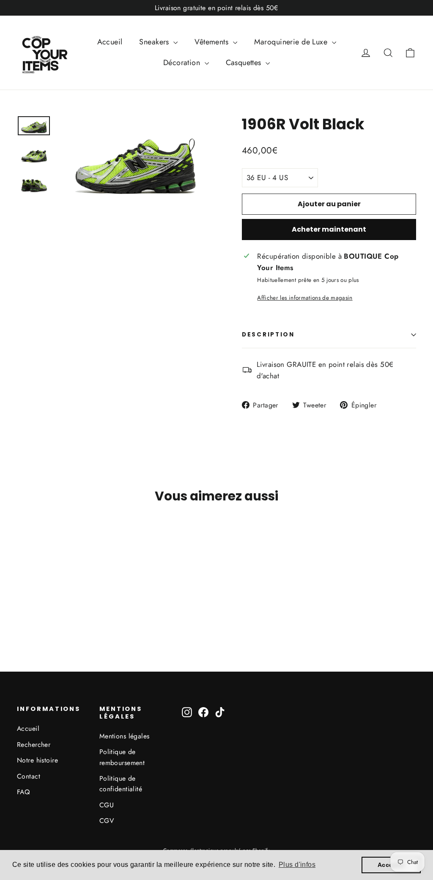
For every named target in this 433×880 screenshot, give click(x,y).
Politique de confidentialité (120, 783)
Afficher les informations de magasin (304, 297)
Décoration (183, 62)
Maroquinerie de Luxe (292, 41)
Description (268, 335)
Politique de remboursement (122, 757)
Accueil (110, 41)
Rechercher (33, 744)
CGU (106, 805)
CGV (106, 820)
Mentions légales (124, 736)
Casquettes (245, 62)
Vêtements (212, 41)
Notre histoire (37, 760)
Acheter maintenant (329, 229)
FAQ (23, 792)
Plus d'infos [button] (297, 864)
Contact (28, 776)
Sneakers (155, 41)
